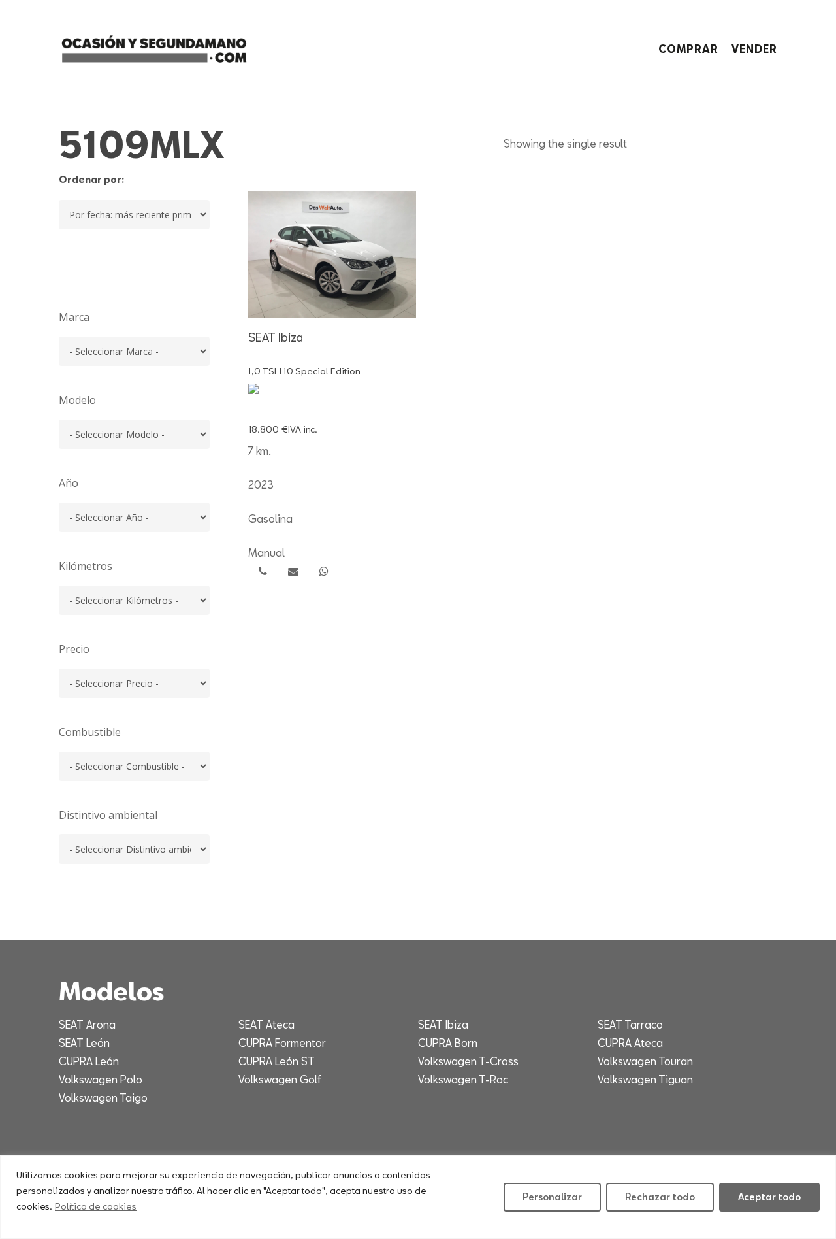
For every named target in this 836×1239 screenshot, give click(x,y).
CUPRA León (89, 1061)
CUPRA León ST (276, 1061)
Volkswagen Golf (279, 1079)
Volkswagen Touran (645, 1061)
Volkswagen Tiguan (645, 1079)
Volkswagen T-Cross (468, 1061)
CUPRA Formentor (282, 1042)
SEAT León (84, 1042)
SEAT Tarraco (630, 1024)
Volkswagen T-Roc (463, 1079)
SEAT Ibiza (443, 1024)
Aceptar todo (769, 1196)
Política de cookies (96, 1206)
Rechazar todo (660, 1196)
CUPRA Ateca (630, 1042)
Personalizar (552, 1196)
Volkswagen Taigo (103, 1097)
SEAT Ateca (266, 1024)
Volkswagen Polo (100, 1079)
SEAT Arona (87, 1024)
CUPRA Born (447, 1042)
